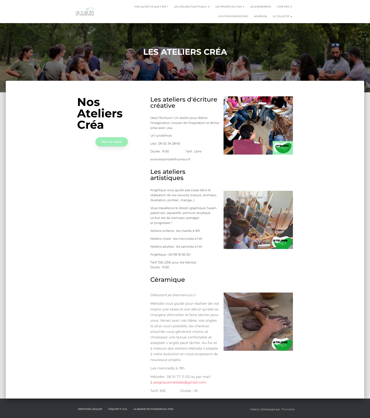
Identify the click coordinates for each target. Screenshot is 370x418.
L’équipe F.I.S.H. (118, 409)
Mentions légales (90, 409)
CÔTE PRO (283, 6)
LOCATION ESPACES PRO (233, 16)
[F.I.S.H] (85, 11)
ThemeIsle (288, 409)
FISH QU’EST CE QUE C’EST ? (151, 6)
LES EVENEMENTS (260, 6)
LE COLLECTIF (281, 16)
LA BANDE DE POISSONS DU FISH (153, 409)
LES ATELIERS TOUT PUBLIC (191, 6)
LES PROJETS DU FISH (228, 6)
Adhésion (260, 16)
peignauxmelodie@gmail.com (179, 382)
